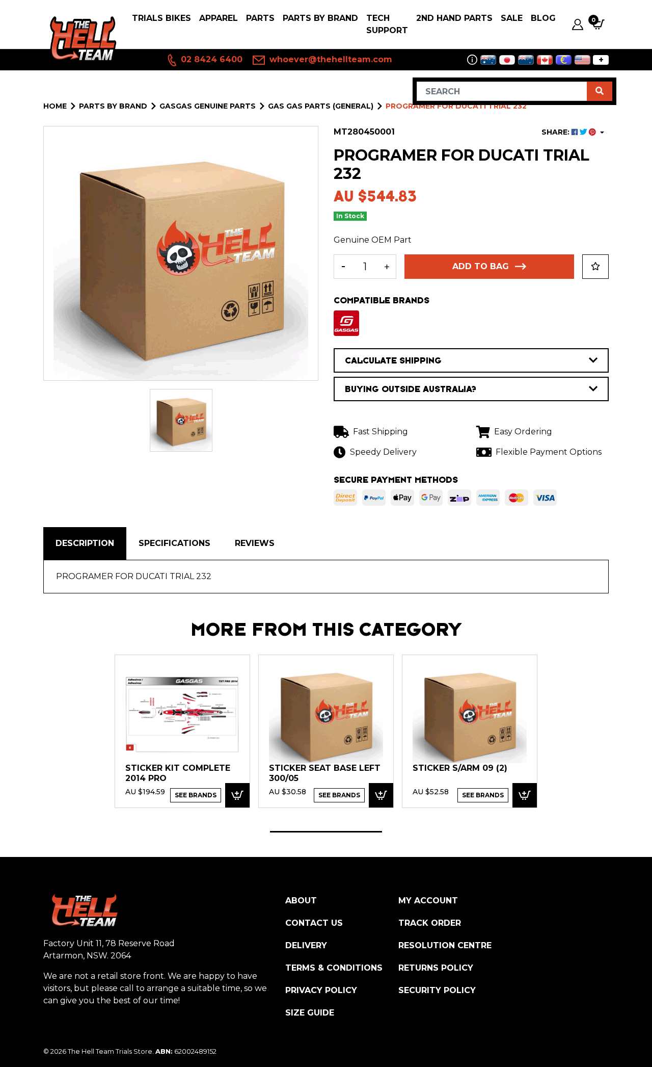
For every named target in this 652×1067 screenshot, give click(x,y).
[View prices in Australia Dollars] (488, 60)
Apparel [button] (218, 18)
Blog (543, 18)
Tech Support (387, 24)
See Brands (195, 795)
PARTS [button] (260, 18)
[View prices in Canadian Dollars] (544, 60)
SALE (512, 18)
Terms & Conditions (334, 968)
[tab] (84, 543)
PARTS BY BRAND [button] (320, 18)
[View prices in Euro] (563, 60)
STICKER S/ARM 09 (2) (460, 768)
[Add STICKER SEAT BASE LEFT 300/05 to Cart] (381, 795)
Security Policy (437, 990)
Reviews (255, 543)
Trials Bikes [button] (161, 18)
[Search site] (599, 91)
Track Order (429, 923)
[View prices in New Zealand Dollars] (526, 60)
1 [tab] (326, 831)
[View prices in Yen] (507, 60)
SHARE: (556, 132)
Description (85, 543)
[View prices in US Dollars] (582, 60)
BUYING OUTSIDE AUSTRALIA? (410, 389)
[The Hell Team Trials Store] (81, 39)
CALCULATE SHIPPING (393, 360)
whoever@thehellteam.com (329, 59)
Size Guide (309, 1013)
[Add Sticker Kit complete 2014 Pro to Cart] (237, 795)
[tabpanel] (182, 731)
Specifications (174, 543)
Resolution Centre (445, 945)
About (301, 900)
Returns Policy (435, 968)
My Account (428, 900)
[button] (595, 266)
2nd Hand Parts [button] (454, 18)
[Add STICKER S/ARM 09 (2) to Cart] (524, 795)
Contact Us (314, 923)
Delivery (306, 945)
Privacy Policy (321, 990)
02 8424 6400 (210, 59)
